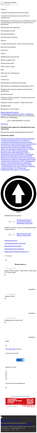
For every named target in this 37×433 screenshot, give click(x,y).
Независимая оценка (7, 63)
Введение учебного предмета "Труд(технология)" (17, 102)
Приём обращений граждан (10, 112)
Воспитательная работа (8, 47)
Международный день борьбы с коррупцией (24, 234)
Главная (3, 9)
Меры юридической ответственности (17, 251)
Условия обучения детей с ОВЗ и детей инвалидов (17, 44)
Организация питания (8, 31)
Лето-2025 (4, 76)
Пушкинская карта (7, 94)
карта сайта (4, 421)
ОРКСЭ (3, 53)
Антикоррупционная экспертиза (15, 243)
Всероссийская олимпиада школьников (13, 83)
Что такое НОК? (11, 349)
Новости (3, 40)
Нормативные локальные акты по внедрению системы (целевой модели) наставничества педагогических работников (18, 22)
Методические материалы (13, 246)
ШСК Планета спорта (8, 66)
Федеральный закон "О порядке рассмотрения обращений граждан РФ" (25, 221)
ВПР (2, 70)
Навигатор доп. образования (10, 73)
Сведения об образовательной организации (15, 12)
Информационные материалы (14, 249)
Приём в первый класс (8, 60)
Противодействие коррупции (10, 27)
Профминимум (6, 106)
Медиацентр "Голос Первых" (10, 109)
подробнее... (32, 289)
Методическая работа (8, 34)
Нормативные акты (11, 240)
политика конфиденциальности (11, 419)
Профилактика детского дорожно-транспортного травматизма (17, 90)
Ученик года (5, 79)
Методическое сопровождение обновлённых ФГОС (17, 86)
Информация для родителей (10, 57)
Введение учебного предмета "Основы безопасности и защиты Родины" (18, 98)
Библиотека (4, 50)
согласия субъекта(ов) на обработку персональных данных (17, 424)
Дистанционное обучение (9, 37)
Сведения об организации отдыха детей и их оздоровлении (15, 16)
